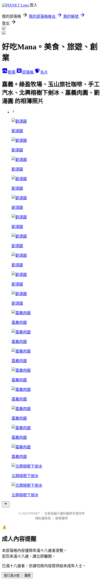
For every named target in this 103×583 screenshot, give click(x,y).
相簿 (12, 72)
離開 (27, 575)
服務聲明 (61, 518)
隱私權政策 (43, 518)
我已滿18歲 (12, 575)
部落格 (28, 72)
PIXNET (34, 513)
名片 (44, 72)
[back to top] (6, 504)
